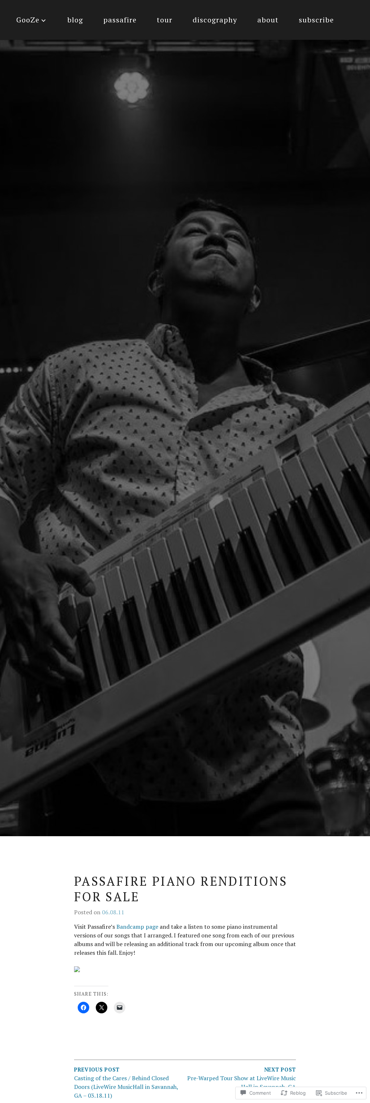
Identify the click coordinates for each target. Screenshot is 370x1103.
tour (164, 20)
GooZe (27, 20)
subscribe (316, 20)
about (268, 20)
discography (215, 20)
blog (75, 20)
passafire (120, 20)
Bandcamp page (137, 927)
